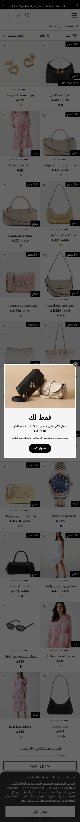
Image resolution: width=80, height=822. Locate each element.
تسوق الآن (40, 448)
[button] (75, 364)
